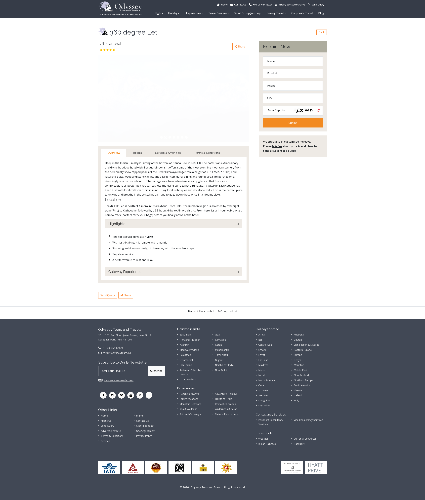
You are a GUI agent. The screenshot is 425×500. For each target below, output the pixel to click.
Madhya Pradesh (189, 349)
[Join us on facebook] (103, 395)
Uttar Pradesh (188, 379)
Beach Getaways (189, 393)
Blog (321, 13)
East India (185, 334)
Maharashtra (222, 349)
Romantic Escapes (225, 404)
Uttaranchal (206, 311)
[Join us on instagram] (112, 395)
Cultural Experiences (226, 414)
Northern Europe (303, 380)
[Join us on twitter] (121, 395)
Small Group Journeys (247, 13)
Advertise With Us (111, 430)
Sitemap (105, 441)
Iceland (298, 395)
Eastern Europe (303, 349)
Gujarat (219, 360)
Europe (298, 354)
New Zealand (301, 375)
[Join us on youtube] (130, 395)
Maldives (263, 365)
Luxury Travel (275, 13)
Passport (299, 443)
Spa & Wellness (188, 409)
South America (302, 385)
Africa (261, 334)
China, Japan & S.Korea (306, 344)
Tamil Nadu (221, 354)
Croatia (262, 349)
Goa (217, 334)
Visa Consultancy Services (308, 419)
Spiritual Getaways (190, 414)
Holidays (173, 13)
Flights (159, 13)
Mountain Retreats (190, 404)
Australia (299, 334)
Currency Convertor (305, 438)
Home (192, 311)
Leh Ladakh (186, 365)
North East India (224, 365)
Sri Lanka (263, 390)
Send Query (107, 295)
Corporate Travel (302, 13)
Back (322, 32)
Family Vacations (189, 398)
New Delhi (221, 370)
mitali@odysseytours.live (117, 352)
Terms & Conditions (112, 435)
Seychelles (264, 405)
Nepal (261, 375)
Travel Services (217, 13)
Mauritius (299, 365)
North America (266, 380)
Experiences (193, 13)
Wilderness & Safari (226, 409)
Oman (261, 385)
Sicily (296, 400)
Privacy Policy (144, 435)
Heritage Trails (223, 398)
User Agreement (145, 430)
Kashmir (184, 344)
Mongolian (264, 400)
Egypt (261, 354)
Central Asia (265, 344)
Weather (263, 438)
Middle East (300, 370)
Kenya (297, 360)
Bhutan (298, 339)
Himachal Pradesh (190, 339)
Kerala (218, 344)
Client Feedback (145, 425)
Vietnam (263, 395)
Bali (260, 339)
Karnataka (220, 339)
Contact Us (142, 420)
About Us (106, 420)
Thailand (298, 390)
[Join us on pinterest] (139, 395)
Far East (263, 360)
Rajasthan (185, 354)
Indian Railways (267, 443)
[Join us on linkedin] (149, 395)
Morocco (263, 370)
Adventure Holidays (226, 393)
